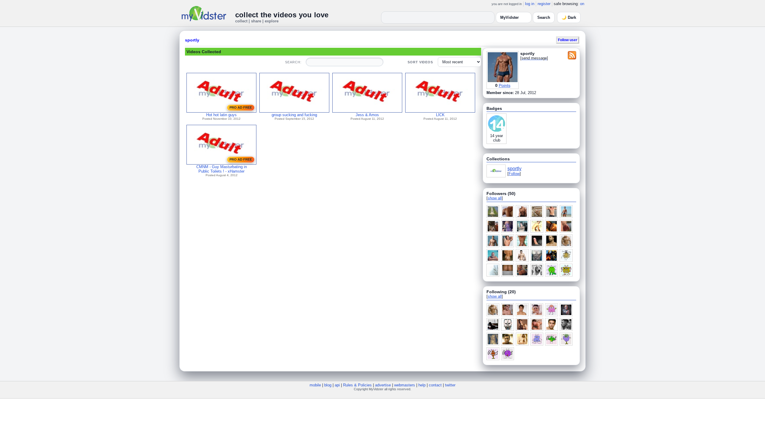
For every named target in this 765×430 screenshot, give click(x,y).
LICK (440, 115)
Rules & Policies (357, 385)
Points (504, 85)
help (422, 385)
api (337, 385)
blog (327, 385)
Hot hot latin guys (221, 115)
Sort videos (420, 62)
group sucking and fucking (294, 115)
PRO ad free (241, 107)
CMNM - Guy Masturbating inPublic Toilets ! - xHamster (221, 169)
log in (529, 3)
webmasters (404, 385)
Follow (514, 173)
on (582, 3)
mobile (315, 385)
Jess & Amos (367, 115)
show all (495, 198)
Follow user (567, 40)
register (544, 3)
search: (293, 62)
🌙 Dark (568, 17)
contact (435, 385)
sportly (192, 40)
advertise (383, 385)
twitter (450, 385)
